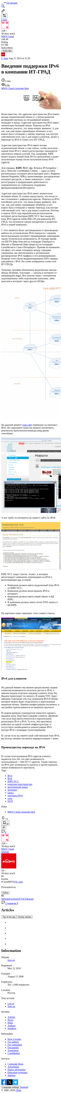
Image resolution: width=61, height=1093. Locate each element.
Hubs (10, 1022)
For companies (15, 1044)
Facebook (14, 899)
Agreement (13, 1050)
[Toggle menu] (2, 3)
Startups (11, 1075)
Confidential (14, 1053)
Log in (11, 1003)
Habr (18, 1090)
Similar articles (24, 917)
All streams (11, 3)
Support (24, 1087)
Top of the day (9, 917)
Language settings (11, 1087)
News (10, 1020)
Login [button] (4, 19)
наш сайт (27, 425)
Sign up (11, 1006)
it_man (4, 58)
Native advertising (16, 1069)
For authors (13, 1042)
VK (22, 899)
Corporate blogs (15, 1064)
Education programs (17, 1072)
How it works (14, 1039)
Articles (11, 1017)
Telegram (29, 899)
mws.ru (11, 960)
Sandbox (12, 1028)
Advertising (13, 1066)
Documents (13, 1047)
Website (5, 852)
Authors (11, 1025)
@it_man (18, 881)
